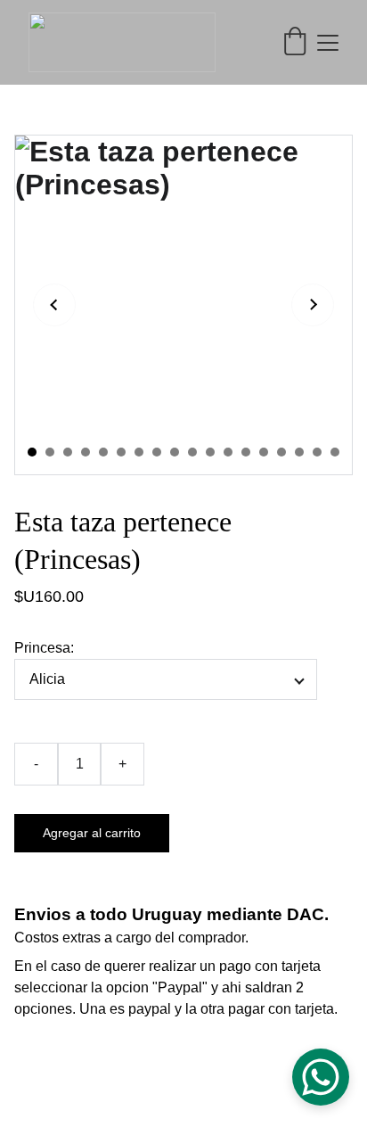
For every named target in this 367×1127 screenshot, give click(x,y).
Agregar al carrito (92, 833)
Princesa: (44, 647)
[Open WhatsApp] (320, 1077)
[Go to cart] (295, 43)
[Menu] (327, 43)
